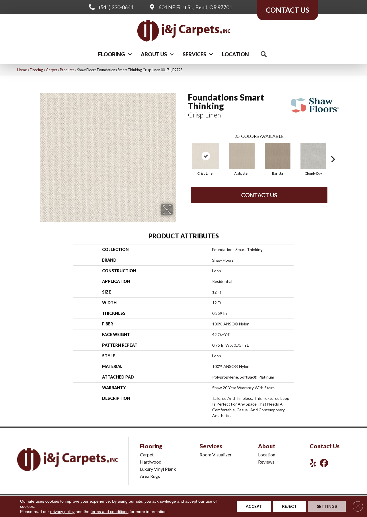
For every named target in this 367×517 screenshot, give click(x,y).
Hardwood (150, 461)
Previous (185, 150)
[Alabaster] (241, 156)
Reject (289, 506)
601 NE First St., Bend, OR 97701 (195, 7)
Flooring (111, 54)
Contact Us (259, 195)
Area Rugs (150, 476)
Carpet (51, 69)
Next (333, 150)
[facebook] (324, 462)
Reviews (266, 461)
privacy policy (62, 511)
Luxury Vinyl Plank (158, 469)
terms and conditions (109, 511)
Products (67, 69)
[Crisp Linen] (206, 156)
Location (235, 54)
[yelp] (313, 462)
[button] (130, 54)
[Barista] (277, 156)
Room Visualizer (216, 454)
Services (194, 54)
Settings (327, 506)
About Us (154, 54)
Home (22, 69)
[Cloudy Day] (313, 156)
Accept (254, 506)
